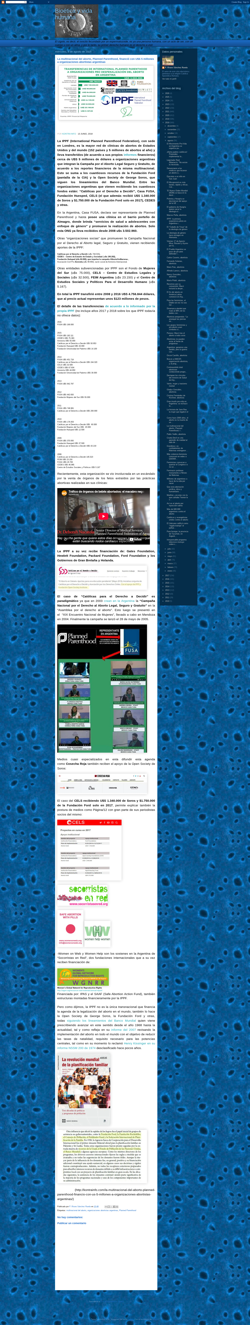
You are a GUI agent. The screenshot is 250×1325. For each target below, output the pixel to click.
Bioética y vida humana (73, 14)
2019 (167, 119)
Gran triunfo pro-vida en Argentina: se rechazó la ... (177, 403)
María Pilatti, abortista (176, 280)
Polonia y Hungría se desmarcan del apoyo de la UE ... (177, 201)
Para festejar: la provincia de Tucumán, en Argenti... (177, 533)
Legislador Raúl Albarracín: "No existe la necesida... (177, 162)
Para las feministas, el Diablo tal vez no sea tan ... (177, 302)
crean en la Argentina (119, 600)
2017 (167, 575)
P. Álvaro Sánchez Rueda (176, 67)
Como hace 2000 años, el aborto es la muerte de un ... (177, 420)
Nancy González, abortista (174, 275)
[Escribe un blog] (108, 1206)
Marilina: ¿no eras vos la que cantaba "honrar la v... (177, 497)
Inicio (109, 1294)
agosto (171, 140)
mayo (170, 556)
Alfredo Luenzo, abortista (177, 271)
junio (170, 552)
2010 (167, 601)
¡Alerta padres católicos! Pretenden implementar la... (177, 154)
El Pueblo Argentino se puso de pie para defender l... (176, 251)
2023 (167, 104)
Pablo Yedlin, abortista (176, 434)
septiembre (172, 137)
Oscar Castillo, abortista (177, 355)
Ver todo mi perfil (169, 79)
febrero (171, 567)
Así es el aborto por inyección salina (175, 504)
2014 (167, 586)
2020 (167, 115)
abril (170, 560)
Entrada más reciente (68, 1294)
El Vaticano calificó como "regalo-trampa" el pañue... (177, 525)
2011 (167, 597)
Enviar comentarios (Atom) (112, 1301)
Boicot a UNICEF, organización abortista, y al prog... (177, 361)
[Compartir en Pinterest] (117, 1206)
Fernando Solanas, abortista (175, 262)
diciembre (172, 126)
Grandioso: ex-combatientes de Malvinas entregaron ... (177, 448)
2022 (167, 108)
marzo (170, 563)
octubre (171, 133)
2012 (167, 594)
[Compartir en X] (111, 1206)
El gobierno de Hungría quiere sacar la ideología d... (176, 209)
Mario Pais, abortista (175, 267)
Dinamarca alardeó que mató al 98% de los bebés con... (176, 310)
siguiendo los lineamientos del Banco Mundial (101, 1020)
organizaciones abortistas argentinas (102, 1210)
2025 (167, 97)
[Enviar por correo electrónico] (106, 1206)
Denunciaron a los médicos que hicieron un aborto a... (177, 170)
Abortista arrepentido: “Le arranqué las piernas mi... (177, 319)
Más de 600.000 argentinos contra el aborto (176, 511)
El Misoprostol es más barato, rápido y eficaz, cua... (177, 184)
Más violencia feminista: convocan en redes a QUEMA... (177, 456)
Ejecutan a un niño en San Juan (176, 177)
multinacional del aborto (76, 1210)
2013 (167, 590)
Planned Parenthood (127, 1210)
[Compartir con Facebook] (114, 1206)
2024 (167, 100)
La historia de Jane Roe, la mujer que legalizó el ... (177, 411)
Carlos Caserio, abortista (177, 257)
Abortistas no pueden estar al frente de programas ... (176, 341)
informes (130, 154)
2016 (167, 579)
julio (169, 549)
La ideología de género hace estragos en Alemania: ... (176, 235)
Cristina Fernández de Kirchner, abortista (176, 396)
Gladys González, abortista (174, 390)
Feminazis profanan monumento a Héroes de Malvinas (177, 472)
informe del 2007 (123, 1029)
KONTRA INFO (69, 134)
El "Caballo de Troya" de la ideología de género (177, 228)
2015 (167, 583)
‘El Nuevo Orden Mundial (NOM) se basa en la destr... (177, 193)
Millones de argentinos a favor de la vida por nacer (177, 481)
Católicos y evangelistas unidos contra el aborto (177, 518)
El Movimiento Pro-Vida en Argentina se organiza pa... (177, 146)
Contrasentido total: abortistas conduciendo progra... (177, 369)
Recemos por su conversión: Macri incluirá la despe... (175, 286)
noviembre (172, 129)
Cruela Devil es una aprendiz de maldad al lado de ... (177, 440)
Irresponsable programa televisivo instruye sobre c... (176, 542)
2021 (167, 111)
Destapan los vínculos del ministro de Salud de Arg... (177, 377)
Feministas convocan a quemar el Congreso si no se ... (177, 464)
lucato (130, 1319)
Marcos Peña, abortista (176, 215)
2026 (167, 93)
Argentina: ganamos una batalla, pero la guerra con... (177, 349)
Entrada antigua (147, 1294)
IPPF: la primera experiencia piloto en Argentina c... (176, 221)
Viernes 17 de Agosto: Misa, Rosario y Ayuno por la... (177, 243)
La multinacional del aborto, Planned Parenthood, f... (175, 428)
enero (170, 571)
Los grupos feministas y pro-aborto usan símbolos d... (177, 327)
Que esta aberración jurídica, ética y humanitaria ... (175, 489)
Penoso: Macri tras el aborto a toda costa (176, 334)
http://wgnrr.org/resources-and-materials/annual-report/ (79, 990)
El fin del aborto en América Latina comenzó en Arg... (175, 294)
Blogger (155, 1319)
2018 (167, 122)
